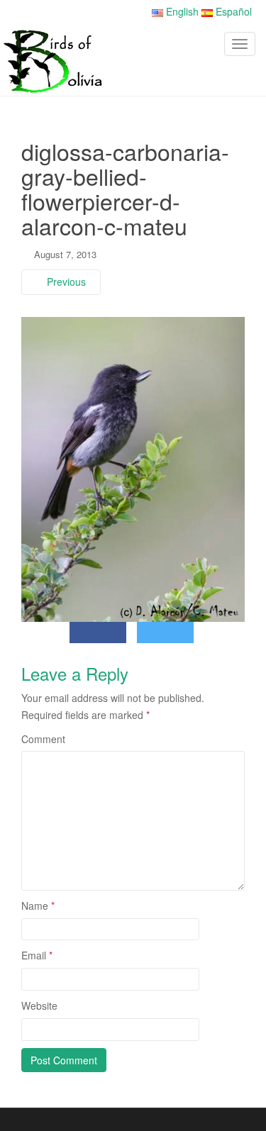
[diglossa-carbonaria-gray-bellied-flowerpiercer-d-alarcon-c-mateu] (133, 468)
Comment (43, 739)
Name (38, 905)
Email (36, 955)
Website (39, 1005)
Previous (65, 281)
